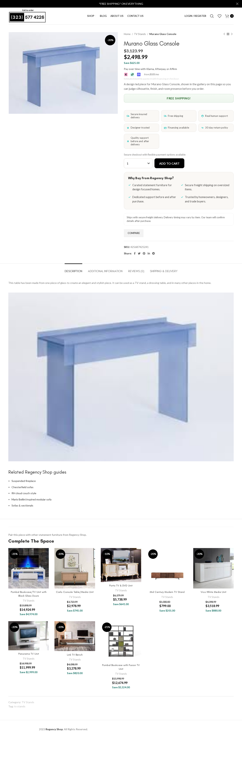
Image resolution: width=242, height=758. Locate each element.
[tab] (73, 269)
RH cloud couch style (24, 493)
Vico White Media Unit (213, 592)
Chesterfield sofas (22, 487)
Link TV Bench (75, 654)
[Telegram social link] (153, 253)
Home (127, 34)
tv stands (19, 706)
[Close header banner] (237, 4)
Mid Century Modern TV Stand (167, 592)
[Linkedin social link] (149, 253)
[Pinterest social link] (144, 253)
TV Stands (140, 34)
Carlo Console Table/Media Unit (75, 592)
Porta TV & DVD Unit (121, 585)
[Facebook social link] (135, 253)
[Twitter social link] (139, 253)
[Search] (212, 16)
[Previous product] (224, 34)
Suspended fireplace (24, 480)
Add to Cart (169, 163)
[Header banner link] (115, 4)
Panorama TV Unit (28, 653)
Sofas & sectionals (22, 505)
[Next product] (232, 34)
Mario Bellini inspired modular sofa (31, 499)
